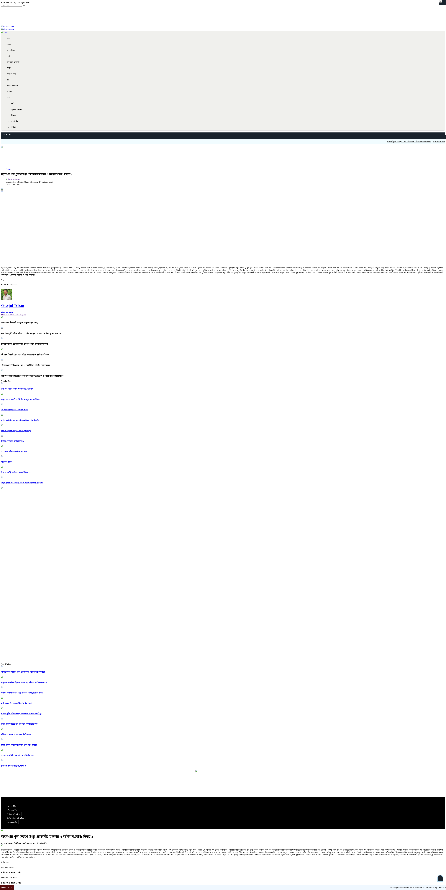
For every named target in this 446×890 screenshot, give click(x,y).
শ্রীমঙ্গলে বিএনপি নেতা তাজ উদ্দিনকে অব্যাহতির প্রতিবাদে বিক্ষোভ (25, 354)
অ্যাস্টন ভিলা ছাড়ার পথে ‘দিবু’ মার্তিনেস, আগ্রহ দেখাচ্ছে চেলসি (22, 693)
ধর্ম (8, 80)
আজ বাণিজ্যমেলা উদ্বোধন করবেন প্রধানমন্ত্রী (16, 430)
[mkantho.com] (7, 26)
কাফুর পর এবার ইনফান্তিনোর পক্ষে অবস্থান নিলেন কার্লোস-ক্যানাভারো (419, 141)
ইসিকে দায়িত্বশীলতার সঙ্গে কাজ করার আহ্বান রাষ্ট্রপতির (19, 724)
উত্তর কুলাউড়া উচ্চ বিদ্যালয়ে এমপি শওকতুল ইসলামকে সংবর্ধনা (24, 344)
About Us (11, 806)
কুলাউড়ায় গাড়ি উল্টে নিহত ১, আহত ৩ (13, 766)
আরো (8, 97)
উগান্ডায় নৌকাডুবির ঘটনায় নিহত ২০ (12, 441)
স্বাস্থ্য (13, 127)
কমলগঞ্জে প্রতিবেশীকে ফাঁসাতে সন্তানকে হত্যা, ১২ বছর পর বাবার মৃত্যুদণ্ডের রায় (31, 333)
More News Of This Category (13, 315)
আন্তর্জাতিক (11, 50)
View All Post (7, 312)
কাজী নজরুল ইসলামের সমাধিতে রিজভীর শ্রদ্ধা (16, 703)
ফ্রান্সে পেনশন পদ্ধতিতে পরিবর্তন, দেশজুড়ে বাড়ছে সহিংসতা (20, 399)
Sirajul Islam (12, 306)
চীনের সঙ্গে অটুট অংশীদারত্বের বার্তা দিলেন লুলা (16, 472)
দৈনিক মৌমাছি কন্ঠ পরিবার (15, 818)
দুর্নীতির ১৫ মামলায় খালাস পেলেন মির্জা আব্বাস (16, 734)
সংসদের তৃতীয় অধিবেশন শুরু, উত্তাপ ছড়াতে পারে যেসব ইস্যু (21, 713)
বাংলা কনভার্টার (12, 822)
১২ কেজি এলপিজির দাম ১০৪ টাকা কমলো (14, 410)
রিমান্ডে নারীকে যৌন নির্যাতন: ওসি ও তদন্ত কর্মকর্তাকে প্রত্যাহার (22, 483)
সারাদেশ (9, 44)
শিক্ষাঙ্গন (13, 115)
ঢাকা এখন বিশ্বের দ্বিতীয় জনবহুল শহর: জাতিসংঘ (17, 389)
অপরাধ (9, 68)
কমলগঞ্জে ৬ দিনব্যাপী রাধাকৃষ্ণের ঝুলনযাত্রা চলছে (19, 322)
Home (8, 169)
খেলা (8, 56)
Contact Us (12, 810)
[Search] (24, 5)
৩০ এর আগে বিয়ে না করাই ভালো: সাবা (14, 451)
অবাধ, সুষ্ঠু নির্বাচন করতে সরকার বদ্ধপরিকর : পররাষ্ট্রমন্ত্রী (20, 420)
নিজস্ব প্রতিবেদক (13, 179)
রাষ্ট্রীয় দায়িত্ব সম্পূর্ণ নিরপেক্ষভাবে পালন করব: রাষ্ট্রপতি (19, 745)
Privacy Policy (13, 814)
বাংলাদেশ (9, 38)
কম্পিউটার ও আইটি (13, 62)
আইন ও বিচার (11, 74)
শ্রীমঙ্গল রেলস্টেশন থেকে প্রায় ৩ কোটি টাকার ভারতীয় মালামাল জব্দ (25, 365)
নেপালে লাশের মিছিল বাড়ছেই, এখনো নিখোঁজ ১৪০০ (17, 755)
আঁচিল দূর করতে (6, 462)
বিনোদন (9, 91)
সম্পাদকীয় (14, 121)
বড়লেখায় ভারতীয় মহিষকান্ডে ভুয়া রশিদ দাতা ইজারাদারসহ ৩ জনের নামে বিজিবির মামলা (32, 376)
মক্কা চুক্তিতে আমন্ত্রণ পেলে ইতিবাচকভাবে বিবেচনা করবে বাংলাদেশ (372, 141)
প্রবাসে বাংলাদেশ (12, 86)
